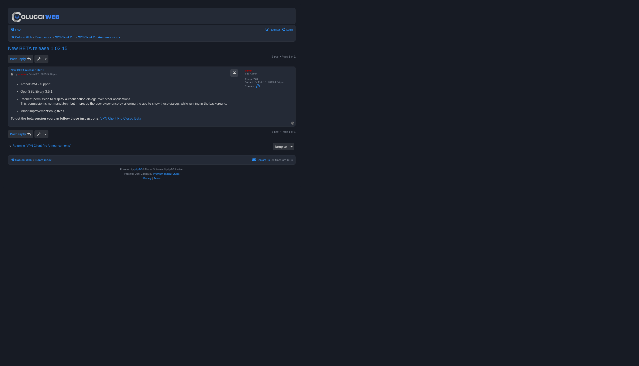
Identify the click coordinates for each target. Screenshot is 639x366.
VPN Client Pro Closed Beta (120, 118)
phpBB (139, 169)
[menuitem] (16, 30)
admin (248, 70)
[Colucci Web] (35, 15)
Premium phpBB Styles (166, 173)
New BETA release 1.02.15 (37, 48)
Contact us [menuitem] (263, 159)
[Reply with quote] (234, 73)
